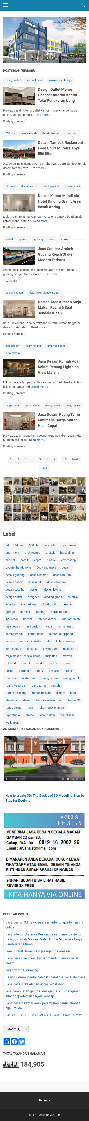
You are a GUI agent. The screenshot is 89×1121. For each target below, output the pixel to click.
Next (75, 459)
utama (29, 715)
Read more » (43, 114)
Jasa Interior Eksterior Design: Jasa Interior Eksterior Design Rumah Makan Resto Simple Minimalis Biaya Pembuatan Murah (43, 939)
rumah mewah (41, 692)
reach (52, 239)
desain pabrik (14, 582)
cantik (25, 560)
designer (33, 597)
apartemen (69, 545)
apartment (12, 552)
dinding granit (51, 186)
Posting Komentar (14, 121)
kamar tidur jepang (61, 634)
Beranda (44, 1100)
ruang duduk (73, 405)
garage (10, 611)
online (9, 670)
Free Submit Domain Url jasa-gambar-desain (37, 951)
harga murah (13, 405)
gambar (23, 239)
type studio (13, 715)
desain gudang (15, 575)
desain (66, 567)
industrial (12, 619)
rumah (55, 685)
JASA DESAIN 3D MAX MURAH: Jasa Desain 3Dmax (43, 1015)
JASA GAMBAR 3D (49, 1115)
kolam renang (33, 345)
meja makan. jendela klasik (44, 292)
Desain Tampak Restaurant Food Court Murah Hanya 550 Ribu (60, 148)
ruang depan (52, 405)
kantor (10, 641)
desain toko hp (15, 589)
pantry (39, 670)
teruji (29, 707)
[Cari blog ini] (83, 5)
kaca (49, 626)
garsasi (25, 611)
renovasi (11, 678)
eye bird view (29, 604)
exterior (10, 604)
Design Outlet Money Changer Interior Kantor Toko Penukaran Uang (57, 95)
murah (67, 663)
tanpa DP (74, 700)
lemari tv (31, 648)
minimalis (12, 663)
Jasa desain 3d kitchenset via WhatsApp (35, 984)
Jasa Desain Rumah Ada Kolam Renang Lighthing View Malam (58, 367)
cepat (37, 560)
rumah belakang (56, 345)
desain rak (35, 582)
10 (65, 459)
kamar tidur (35, 634)
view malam (13, 353)
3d (7, 545)
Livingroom (50, 648)
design (34, 589)
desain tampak (51, 133)
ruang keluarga (15, 685)
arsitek (10, 239)
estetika (73, 597)
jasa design (12, 345)
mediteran (69, 648)
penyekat (55, 670)
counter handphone (18, 567)
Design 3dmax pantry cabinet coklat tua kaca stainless (45, 977)
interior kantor (34, 80)
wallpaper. (12, 722)
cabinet (10, 560)
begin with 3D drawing (21, 970)
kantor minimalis (30, 641)
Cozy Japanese (46, 567)
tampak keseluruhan (49, 700)
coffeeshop (68, 560)
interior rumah (71, 619)
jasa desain (33, 405)
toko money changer (60, 80)
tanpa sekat (13, 707)
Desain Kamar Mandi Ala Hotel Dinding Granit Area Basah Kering (59, 201)
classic (51, 560)
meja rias (51, 656)
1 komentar (10, 280)
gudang (38, 239)
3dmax (18, 545)
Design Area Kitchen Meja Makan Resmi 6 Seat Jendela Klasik (59, 307)
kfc (49, 641)
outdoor (24, 670)
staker (65, 239)
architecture (32, 552)
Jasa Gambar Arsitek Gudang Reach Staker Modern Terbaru (56, 254)
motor (53, 663)
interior (27, 619)
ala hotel (11, 186)
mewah (67, 656)
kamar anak (65, 626)
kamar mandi (72, 186)
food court (72, 133)
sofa (73, 692)
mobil (26, 663)
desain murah (29, 133)
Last (44, 467)
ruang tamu (38, 685)
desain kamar (29, 186)
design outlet (13, 80)
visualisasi (67, 715)
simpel (60, 692)
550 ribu (10, 133)
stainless (11, 700)
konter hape (13, 648)
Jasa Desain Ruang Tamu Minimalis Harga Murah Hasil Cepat (59, 420)
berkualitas (67, 552)
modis (40, 663)
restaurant (29, 678)
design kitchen (14, 292)
